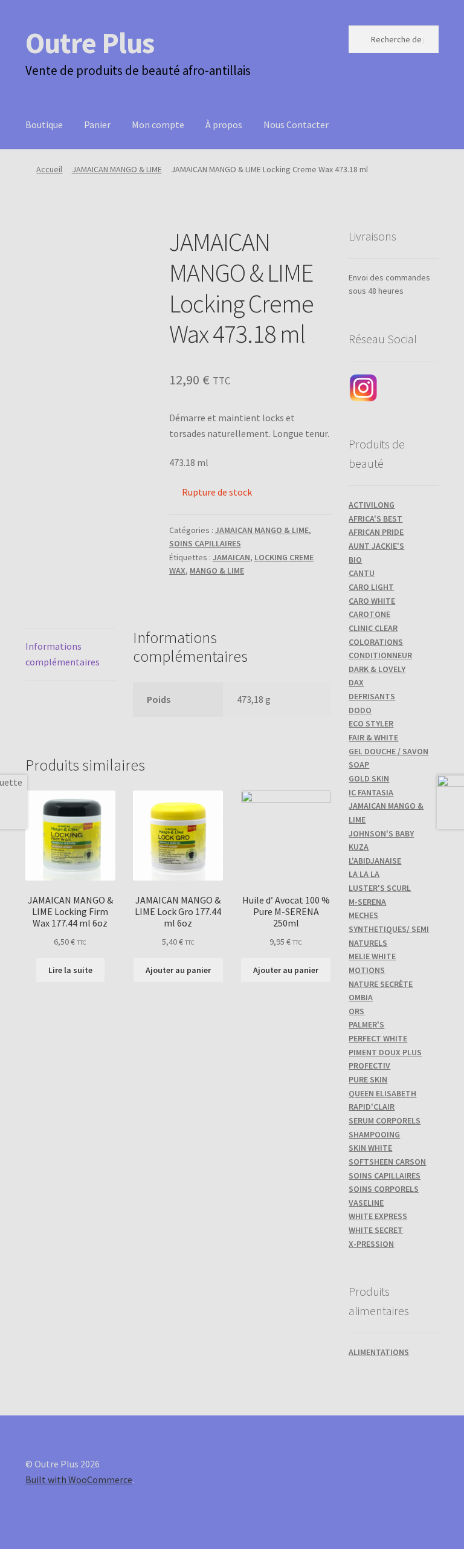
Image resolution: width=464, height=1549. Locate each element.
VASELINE (366, 1202)
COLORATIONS (376, 641)
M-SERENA (367, 901)
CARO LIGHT (371, 586)
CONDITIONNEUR (380, 655)
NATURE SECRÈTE (381, 983)
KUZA (359, 846)
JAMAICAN (231, 557)
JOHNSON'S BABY (381, 833)
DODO (360, 710)
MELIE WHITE (372, 956)
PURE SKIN (368, 1079)
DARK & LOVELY (377, 669)
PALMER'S (366, 1024)
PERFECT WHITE (378, 1038)
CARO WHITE (372, 600)
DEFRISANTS (372, 696)
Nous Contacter (296, 124)
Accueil (49, 169)
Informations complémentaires (62, 654)
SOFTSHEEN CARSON (387, 1161)
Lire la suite (70, 970)
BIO (355, 559)
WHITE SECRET (376, 1229)
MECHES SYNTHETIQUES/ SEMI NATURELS (389, 929)
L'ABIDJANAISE (375, 860)
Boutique (44, 124)
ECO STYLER (371, 723)
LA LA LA (364, 873)
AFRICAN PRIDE (376, 531)
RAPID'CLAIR (372, 1106)
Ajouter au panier (178, 970)
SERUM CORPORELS (384, 1120)
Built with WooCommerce (78, 1479)
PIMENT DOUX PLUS (385, 1052)
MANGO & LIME (217, 570)
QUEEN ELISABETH (382, 1093)
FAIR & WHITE (373, 737)
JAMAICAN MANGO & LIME (117, 169)
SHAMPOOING (374, 1134)
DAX (356, 682)
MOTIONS (367, 970)
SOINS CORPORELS (384, 1188)
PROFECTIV (369, 1065)
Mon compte (158, 124)
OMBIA (361, 997)
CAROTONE (369, 614)
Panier (97, 124)
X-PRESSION (371, 1243)
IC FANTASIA (371, 792)
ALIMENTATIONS (379, 1352)
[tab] (70, 655)
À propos (223, 124)
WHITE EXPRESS (378, 1216)
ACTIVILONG (372, 504)
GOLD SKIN (369, 778)
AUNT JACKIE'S (376, 545)
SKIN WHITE (370, 1147)
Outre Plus (89, 43)
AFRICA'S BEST (375, 518)
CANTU (362, 573)
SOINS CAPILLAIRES (205, 543)
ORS (356, 1011)
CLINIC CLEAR (373, 628)
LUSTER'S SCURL (380, 887)
